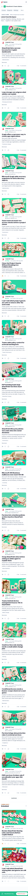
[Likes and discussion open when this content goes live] (5, 843)
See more (4, 62)
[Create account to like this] (5, 65)
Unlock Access (21, 893)
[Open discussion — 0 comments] (8, 65)
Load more (14, 798)
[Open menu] (26, 2)
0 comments (23, 65)
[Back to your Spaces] (2, 6)
